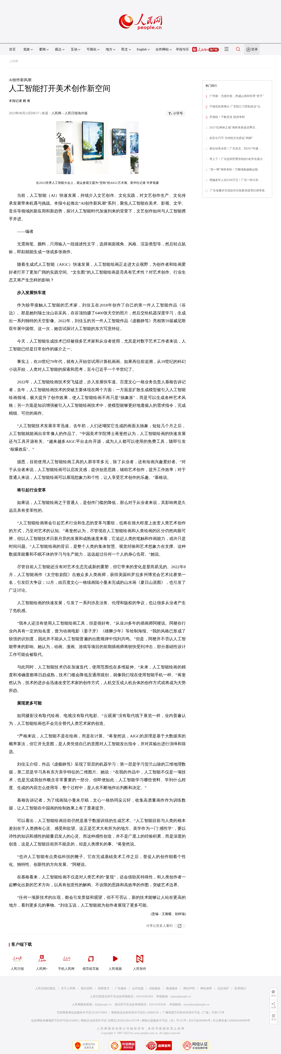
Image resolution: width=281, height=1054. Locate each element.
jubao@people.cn (181, 996)
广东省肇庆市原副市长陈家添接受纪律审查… (239, 190)
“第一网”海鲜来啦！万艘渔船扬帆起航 (233, 169)
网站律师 (206, 988)
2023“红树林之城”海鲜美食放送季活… (233, 127)
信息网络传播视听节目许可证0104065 (55, 1020)
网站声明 (189, 988)
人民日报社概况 (45, 988)
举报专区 (182, 49)
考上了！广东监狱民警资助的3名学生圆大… (237, 159)
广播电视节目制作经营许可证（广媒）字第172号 (193, 1012)
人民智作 (139, 968)
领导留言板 (90, 968)
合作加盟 (138, 988)
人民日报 (17, 968)
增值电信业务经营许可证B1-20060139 (135, 1012)
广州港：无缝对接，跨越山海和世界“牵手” (236, 96)
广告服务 (121, 988)
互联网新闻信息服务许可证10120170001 (82, 1012)
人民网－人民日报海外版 (69, 113)
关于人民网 (68, 988)
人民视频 (115, 968)
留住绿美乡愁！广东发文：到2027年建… (235, 148)
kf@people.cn (103, 1004)
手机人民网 (66, 968)
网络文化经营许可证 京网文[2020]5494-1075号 (110, 1020)
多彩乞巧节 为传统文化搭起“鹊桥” (231, 138)
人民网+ (42, 968)
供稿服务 (155, 988)
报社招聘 (86, 988)
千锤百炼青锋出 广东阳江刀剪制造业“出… (236, 106)
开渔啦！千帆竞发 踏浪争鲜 (227, 117)
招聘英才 (103, 988)
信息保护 (223, 988)
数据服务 (172, 988)
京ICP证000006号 (199, 1020)
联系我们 (240, 988)
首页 (12, 49)
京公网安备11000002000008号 (231, 1020)
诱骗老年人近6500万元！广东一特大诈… (235, 180)
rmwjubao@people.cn (196, 1004)
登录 (254, 49)
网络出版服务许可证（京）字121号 (164, 1020)
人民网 (13, 61)
